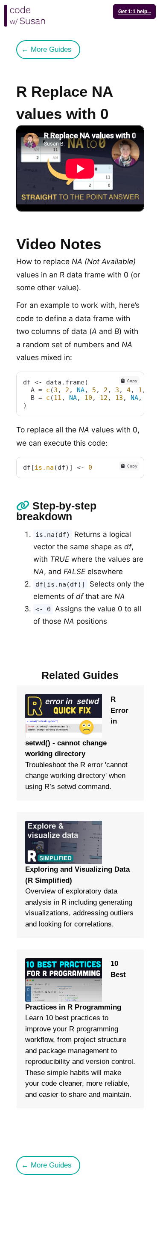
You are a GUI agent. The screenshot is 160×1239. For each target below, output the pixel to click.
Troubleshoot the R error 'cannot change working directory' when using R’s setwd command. (76, 742)
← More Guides (46, 49)
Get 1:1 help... (134, 12)
